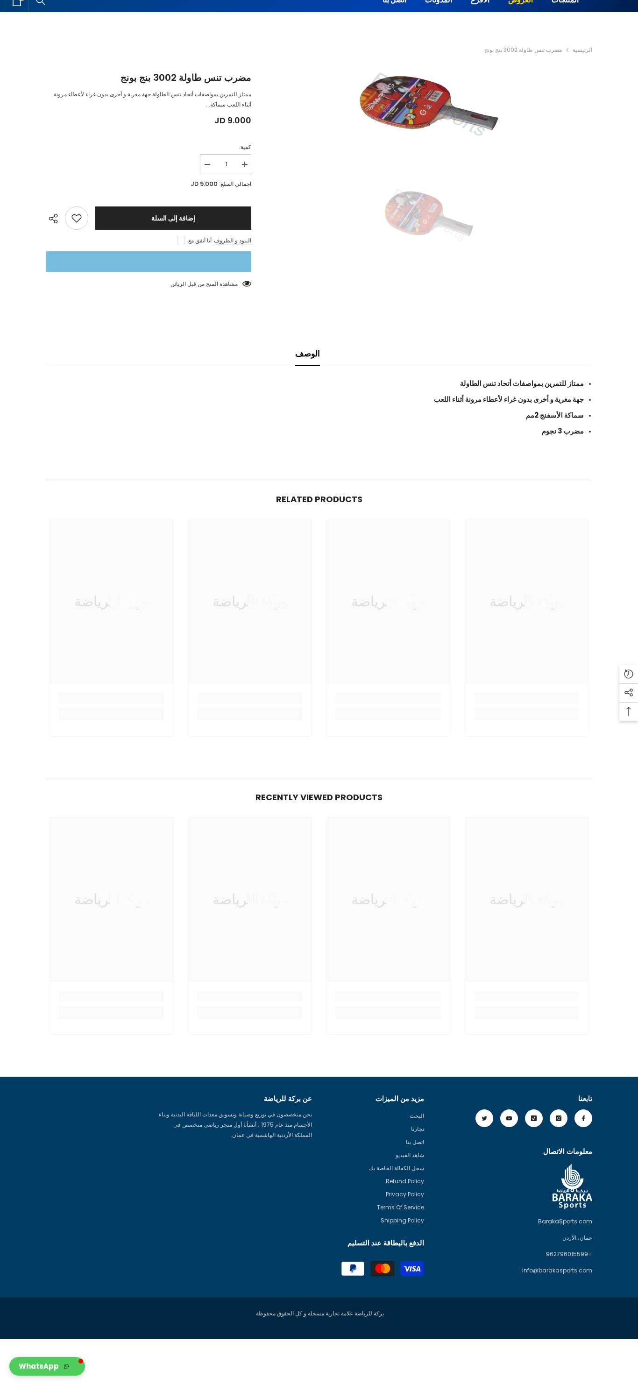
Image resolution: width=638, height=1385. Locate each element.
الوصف (307, 353)
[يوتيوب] (509, 1118)
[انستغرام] (558, 1118)
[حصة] (55, 218)
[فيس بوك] (583, 1118)
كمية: (245, 147)
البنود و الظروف (232, 240)
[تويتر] (484, 1118)
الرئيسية (582, 50)
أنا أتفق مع (200, 240)
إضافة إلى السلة (173, 218)
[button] (47, 1366)
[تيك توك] (534, 1118)
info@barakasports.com (557, 1270)
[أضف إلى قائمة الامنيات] (76, 218)
